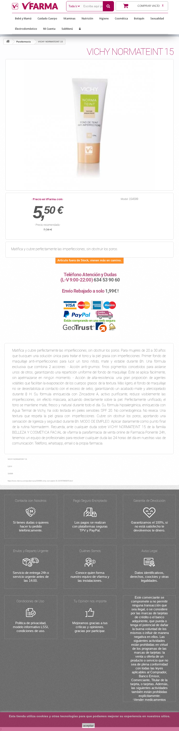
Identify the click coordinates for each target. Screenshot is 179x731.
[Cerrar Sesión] (79, 29)
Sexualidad (157, 18)
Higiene (104, 18)
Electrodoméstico (26, 29)
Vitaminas (69, 18)
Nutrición (87, 18)
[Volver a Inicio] (8, 41)
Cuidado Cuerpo (47, 18)
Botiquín (139, 18)
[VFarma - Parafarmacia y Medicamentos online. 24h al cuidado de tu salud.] (36, 5)
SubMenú (67, 29)
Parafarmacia (23, 41)
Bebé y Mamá (23, 18)
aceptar (88, 725)
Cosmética (121, 18)
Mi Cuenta (49, 29)
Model (124, 199)
